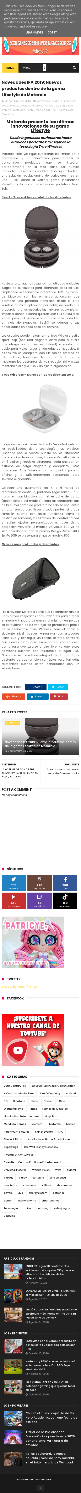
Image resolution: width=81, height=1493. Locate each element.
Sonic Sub (66, 105)
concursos (30, 1185)
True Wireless (65, 110)
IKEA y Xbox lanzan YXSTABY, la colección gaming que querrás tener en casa (50, 1386)
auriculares (68, 101)
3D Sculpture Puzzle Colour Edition (53, 1086)
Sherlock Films (13, 1139)
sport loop (18, 110)
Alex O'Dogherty (50, 1093)
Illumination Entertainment (21, 1116)
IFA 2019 (7, 105)
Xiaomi (71, 1170)
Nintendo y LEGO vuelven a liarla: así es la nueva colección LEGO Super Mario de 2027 (50, 1365)
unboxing (42, 1208)
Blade (34, 1101)
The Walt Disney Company (41, 1147)
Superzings (11, 1147)
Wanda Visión (41, 1170)
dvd (20, 1193)
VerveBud (8, 114)
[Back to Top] (40, 1488)
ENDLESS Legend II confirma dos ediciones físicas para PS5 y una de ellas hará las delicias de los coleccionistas (50, 1272)
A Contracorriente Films (19, 1093)
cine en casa (58, 1177)
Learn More (34, 32)
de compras (64, 1185)
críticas (47, 1185)
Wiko (58, 1170)
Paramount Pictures (16, 1131)
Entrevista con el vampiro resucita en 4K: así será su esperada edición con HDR (51, 1345)
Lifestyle (24, 105)
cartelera (38, 1177)
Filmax (33, 1108)
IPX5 (15, 105)
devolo (8, 1193)
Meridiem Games (15, 1124)
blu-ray (8, 1177)
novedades (51, 105)
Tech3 (30, 110)
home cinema (27, 1200)
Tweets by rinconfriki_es (19, 987)
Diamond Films (13, 1108)
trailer (27, 1208)
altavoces (43, 101)
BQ (6, 1101)
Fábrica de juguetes (55, 1108)
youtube (9, 1216)
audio (55, 101)
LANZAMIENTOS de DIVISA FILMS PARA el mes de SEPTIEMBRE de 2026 (51, 1293)
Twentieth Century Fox (18, 1154)
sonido (6, 110)
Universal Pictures (15, 1170)
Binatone (19, 1101)
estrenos (59, 1193)
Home (10, 68)
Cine (62, 1101)
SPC (60, 1131)
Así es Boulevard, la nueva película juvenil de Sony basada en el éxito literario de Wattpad (50, 1458)
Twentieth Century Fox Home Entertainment (32, 1162)
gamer (8, 1200)
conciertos (11, 1185)
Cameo (48, 1101)
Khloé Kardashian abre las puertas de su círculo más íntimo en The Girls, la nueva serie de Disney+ (51, 1314)
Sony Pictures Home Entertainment (50, 1139)
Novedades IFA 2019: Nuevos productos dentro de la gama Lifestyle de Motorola (40, 744)
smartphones (50, 1200)
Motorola (36, 105)
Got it (52, 32)
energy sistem (38, 1193)
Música (70, 1124)
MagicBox (51, 1116)
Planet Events (44, 1131)
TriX (53, 110)
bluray (23, 1177)
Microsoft (38, 1124)
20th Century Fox (15, 1086)
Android (71, 1093)
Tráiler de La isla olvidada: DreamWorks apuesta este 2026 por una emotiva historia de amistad (50, 1438)
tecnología (43, 110)
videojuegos (62, 1208)
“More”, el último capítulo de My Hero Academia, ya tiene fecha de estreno (51, 1417)
